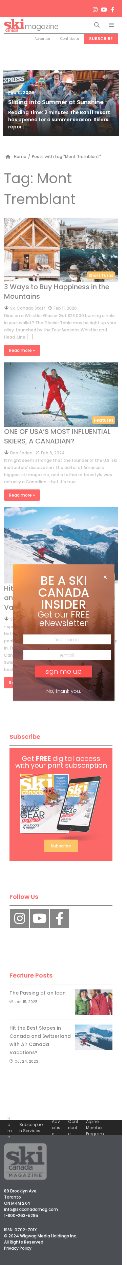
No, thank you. (63, 690)
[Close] (105, 577)
